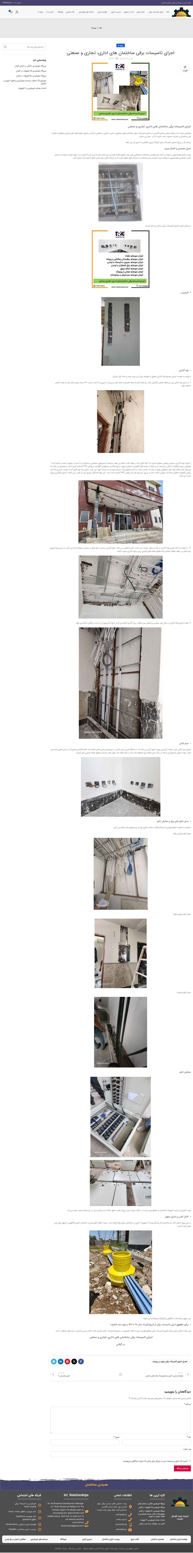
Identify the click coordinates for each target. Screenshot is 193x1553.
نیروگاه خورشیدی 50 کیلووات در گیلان (31, 76)
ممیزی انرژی (87, 1539)
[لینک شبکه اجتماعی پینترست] (67, 1361)
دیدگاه (187, 1404)
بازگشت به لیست (120, 1374)
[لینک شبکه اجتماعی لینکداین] (60, 1361)
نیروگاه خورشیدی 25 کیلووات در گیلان (31, 71)
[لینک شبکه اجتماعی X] (74, 1361)
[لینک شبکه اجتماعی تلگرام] (54, 1361)
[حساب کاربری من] (17, 12)
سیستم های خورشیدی (39, 1539)
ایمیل (116, 1437)
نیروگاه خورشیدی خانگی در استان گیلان (30, 66)
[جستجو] (5, 47)
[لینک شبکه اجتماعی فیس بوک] (81, 1361)
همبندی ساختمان (157, 1539)
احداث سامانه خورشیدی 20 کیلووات (32, 88)
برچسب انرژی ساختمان (111, 1539)
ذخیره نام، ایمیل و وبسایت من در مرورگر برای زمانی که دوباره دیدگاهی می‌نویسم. (155, 1461)
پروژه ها (93, 28)
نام (189, 1437)
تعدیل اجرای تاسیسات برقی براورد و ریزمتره (170, 1361)
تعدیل (180, 1324)
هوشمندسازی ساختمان (178, 1539)
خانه (100, 28)
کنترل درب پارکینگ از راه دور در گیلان (152, 1523)
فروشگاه (63, 1539)
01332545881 (7, 2)
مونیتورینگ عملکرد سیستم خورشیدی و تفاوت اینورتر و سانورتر (24, 82)
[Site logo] (181, 11)
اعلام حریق (135, 1539)
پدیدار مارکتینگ (61, 1548)
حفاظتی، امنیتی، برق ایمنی (15, 1539)
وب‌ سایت (187, 1449)
